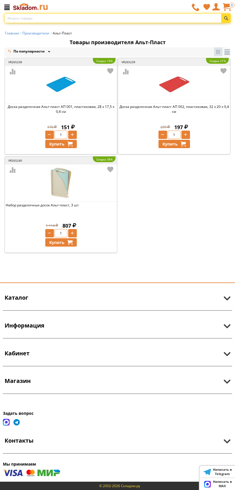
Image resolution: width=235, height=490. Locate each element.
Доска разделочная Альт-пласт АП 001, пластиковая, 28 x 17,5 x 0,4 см (61, 109)
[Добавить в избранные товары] (110, 71)
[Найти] (226, 18)
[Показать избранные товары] (207, 7)
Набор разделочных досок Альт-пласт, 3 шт (42, 205)
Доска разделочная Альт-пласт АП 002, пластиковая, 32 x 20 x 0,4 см (174, 109)
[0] (227, 9)
